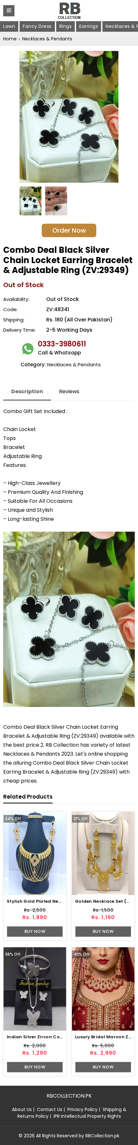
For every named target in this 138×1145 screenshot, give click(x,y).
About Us (22, 1109)
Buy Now (35, 931)
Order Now (69, 230)
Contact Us (49, 1109)
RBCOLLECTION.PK (69, 1095)
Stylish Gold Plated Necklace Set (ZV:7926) (56, 901)
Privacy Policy (82, 1109)
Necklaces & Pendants (47, 39)
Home (10, 39)
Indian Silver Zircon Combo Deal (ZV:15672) (57, 1037)
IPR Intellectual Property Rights (87, 1116)
